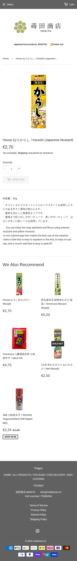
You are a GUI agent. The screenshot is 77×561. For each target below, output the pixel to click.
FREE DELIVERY (56, 474)
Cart (71, 4)
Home (6, 58)
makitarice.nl (39, 541)
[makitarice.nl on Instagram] (37, 531)
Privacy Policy (38, 510)
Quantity (7, 162)
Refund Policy (38, 514)
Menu (10, 4)
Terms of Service (39, 505)
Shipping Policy (38, 519)
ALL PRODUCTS (21, 474)
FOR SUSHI (39, 474)
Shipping (22, 153)
